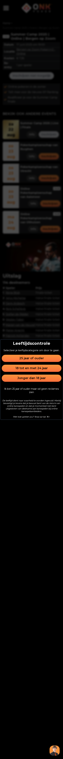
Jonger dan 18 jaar (31, 378)
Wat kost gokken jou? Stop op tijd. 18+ (31, 416)
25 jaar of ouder (31, 358)
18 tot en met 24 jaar (31, 368)
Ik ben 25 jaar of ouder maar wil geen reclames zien (31, 390)
